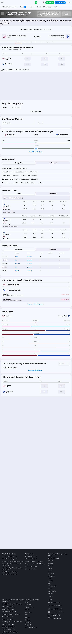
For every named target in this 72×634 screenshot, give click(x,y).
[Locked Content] (36, 148)
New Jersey (51, 573)
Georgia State (63, 135)
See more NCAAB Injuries (35, 304)
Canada (50, 596)
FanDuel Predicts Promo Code (10, 614)
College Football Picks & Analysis (34, 561)
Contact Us (28, 625)
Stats (53, 42)
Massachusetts (52, 586)
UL (16, 267)
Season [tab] (19, 193)
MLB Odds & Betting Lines (9, 572)
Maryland (50, 566)
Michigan (50, 581)
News (24, 42)
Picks (36, 42)
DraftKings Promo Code (9, 626)
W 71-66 (29, 270)
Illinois (49, 578)
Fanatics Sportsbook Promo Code (11, 604)
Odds (30, 42)
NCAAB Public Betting (35, 151)
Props (41, 42)
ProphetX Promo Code (8, 624)
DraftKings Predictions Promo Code (12, 621)
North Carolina (52, 591)
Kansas (50, 588)
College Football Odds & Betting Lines (13, 561)
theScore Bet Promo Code (9, 632)
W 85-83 (29, 256)
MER (16, 256)
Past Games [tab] (53, 193)
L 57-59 (29, 260)
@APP (17, 270)
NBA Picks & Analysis (31, 559)
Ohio (49, 583)
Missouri (50, 593)
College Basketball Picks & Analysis (35, 564)
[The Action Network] (36, 2)
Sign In (68, 2)
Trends (48, 42)
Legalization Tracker (53, 558)
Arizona (50, 568)
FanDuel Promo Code (8, 629)
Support (27, 617)
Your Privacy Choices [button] (31, 627)
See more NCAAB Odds (35, 370)
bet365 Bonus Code (8, 609)
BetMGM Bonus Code (8, 606)
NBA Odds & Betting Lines (9, 559)
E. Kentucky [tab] (52, 163)
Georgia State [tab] (19, 163)
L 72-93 (29, 263)
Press (26, 614)
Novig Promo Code (7, 619)
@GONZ (17, 263)
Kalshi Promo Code (7, 616)
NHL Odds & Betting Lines (9, 574)
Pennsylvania (51, 576)
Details (18, 42)
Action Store (28, 612)
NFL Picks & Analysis (31, 556)
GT (16, 260)
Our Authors (28, 604)
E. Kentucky (11, 135)
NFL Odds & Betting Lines (9, 556)
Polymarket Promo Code (9, 611)
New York (50, 560)
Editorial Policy (29, 607)
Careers (27, 609)
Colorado (50, 571)
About (26, 602)
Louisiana (50, 563)
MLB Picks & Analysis (31, 566)
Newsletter (28, 622)
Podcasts (27, 620)
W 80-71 (29, 267)
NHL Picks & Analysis (31, 569)
